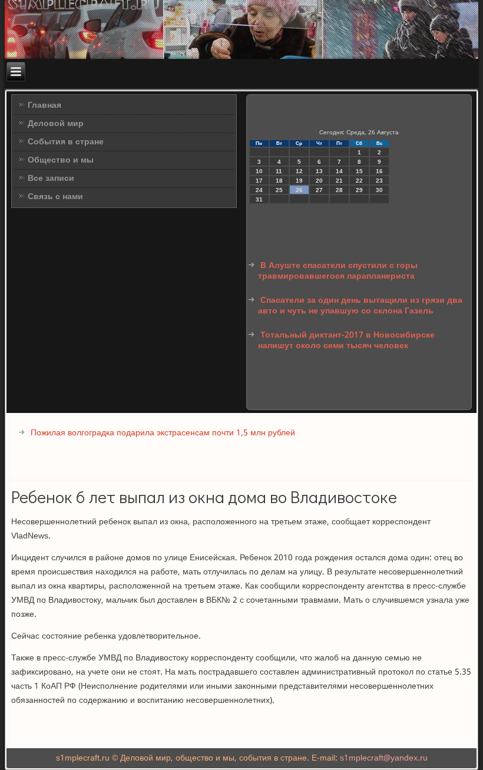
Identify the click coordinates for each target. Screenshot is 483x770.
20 (319, 180)
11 (279, 171)
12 (299, 171)
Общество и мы (61, 160)
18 (279, 180)
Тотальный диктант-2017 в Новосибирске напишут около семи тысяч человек (346, 340)
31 (259, 199)
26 (299, 190)
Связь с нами (55, 197)
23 (379, 180)
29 (359, 190)
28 (339, 190)
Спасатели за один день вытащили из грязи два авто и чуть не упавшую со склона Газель (360, 305)
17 (259, 180)
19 (299, 180)
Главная (44, 105)
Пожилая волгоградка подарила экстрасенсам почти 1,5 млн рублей (163, 433)
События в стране (66, 142)
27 (319, 190)
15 (359, 171)
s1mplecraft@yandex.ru (384, 758)
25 (279, 190)
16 (379, 171)
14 (339, 171)
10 (259, 171)
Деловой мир (56, 124)
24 (259, 190)
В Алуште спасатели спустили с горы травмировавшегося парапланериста (338, 271)
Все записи (51, 178)
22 (359, 180)
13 (319, 171)
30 (379, 190)
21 (339, 180)
